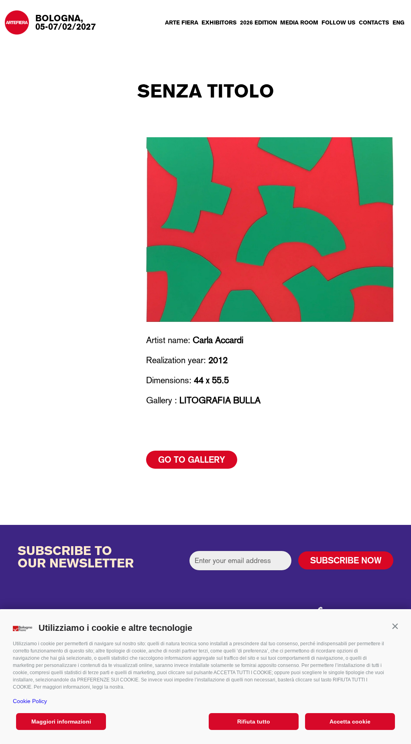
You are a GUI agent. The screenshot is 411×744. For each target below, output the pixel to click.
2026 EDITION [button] (258, 22)
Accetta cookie (350, 721)
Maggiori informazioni (61, 721)
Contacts (374, 22)
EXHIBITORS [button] (219, 22)
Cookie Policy (30, 701)
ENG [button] (399, 22)
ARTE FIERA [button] (181, 22)
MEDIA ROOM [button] (299, 22)
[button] (395, 626)
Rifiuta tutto (253, 721)
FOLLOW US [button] (338, 22)
